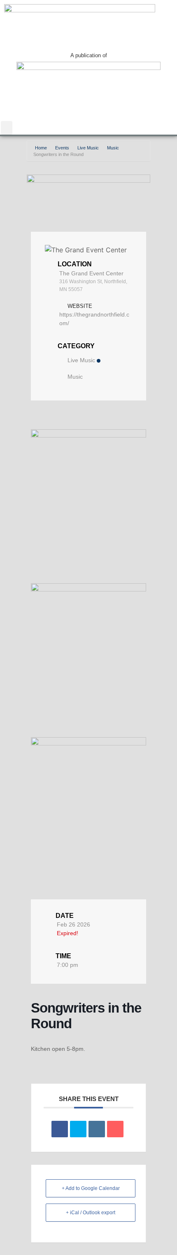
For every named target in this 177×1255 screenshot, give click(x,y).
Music (113, 147)
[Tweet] (78, 1129)
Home (41, 147)
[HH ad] (88, 743)
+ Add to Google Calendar (91, 1188)
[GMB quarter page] (88, 589)
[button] (6, 128)
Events (62, 147)
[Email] (115, 1129)
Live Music (88, 147)
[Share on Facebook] (59, 1129)
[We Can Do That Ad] (88, 435)
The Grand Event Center (91, 273)
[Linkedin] (96, 1129)
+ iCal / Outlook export (90, 1212)
